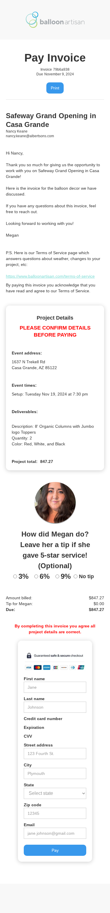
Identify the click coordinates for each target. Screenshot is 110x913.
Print (55, 88)
